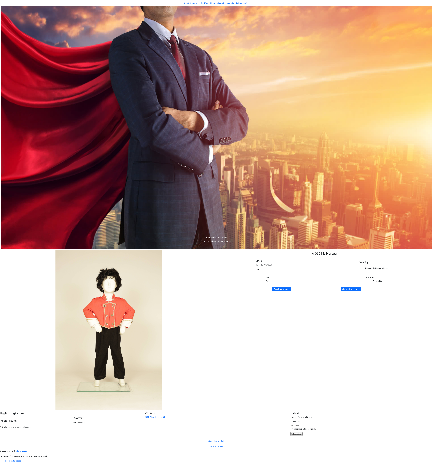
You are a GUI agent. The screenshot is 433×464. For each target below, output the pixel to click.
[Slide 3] (220, 3)
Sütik (223, 198)
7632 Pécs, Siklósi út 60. (155, 174)
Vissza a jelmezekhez (351, 46)
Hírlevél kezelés (216, 204)
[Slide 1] (212, 3)
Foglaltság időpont (282, 46)
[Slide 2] (216, 3)
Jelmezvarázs (21, 208)
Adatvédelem (213, 198)
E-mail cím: (295, 179)
